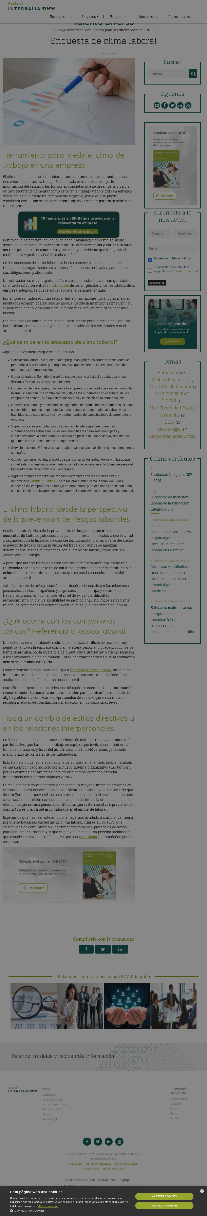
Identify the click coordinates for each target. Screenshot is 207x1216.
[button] (70, 1211)
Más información (48, 1206)
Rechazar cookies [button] (164, 1205)
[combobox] (202, 1191)
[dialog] (103, 1201)
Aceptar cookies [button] (164, 1196)
